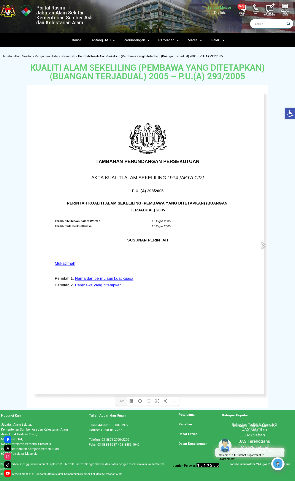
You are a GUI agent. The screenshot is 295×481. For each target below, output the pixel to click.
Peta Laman (188, 415)
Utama (75, 40)
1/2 (122, 401)
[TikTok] (7, 464)
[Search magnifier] (288, 24)
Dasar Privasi (188, 434)
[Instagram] (7, 456)
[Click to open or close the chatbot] (277, 463)
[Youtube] (7, 473)
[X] (7, 448)
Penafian (185, 424)
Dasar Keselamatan (193, 444)
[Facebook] (7, 439)
